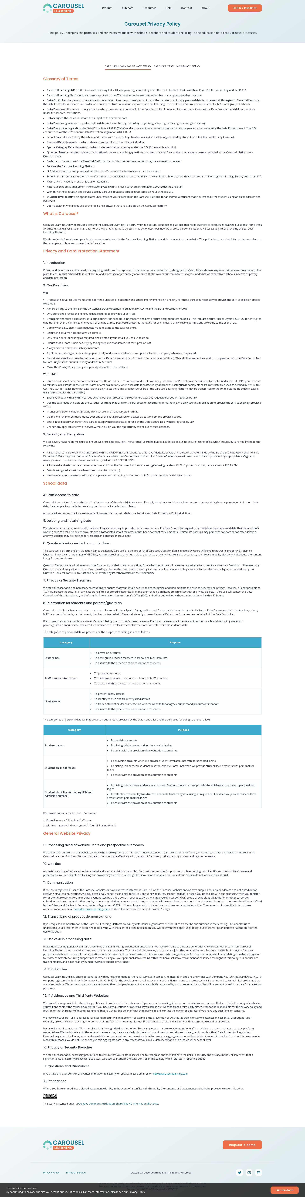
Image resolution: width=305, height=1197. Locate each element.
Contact (186, 8)
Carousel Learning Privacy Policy (128, 66)
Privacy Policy (137, 1192)
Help (169, 8)
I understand (285, 1190)
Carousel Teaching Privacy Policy (177, 66)
